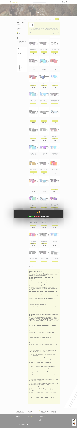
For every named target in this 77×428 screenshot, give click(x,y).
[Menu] (75, 419)
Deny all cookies (37, 216)
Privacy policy (47, 216)
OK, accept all (31, 216)
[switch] (74, 424)
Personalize (42, 216)
